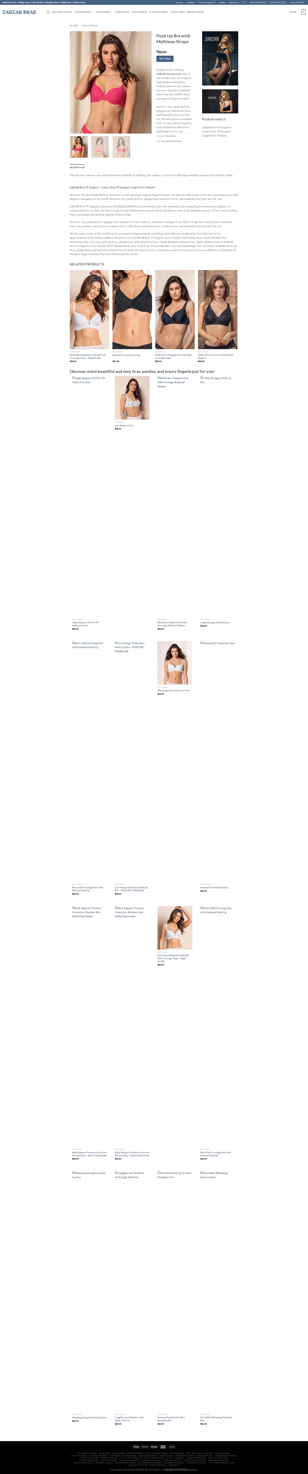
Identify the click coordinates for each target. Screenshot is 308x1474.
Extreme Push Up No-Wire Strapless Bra (171, 1419)
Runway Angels (104, 1463)
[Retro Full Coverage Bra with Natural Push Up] (89, 761)
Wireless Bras (195, 12)
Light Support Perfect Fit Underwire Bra (85, 624)
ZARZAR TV (174, 1465)
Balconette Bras (62, 12)
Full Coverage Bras (206, 2)
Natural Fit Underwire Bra (126, 355)
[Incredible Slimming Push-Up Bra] (217, 1291)
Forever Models (172, 1460)
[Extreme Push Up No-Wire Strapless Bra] (175, 1291)
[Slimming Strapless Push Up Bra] (89, 1291)
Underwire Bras (184, 1456)
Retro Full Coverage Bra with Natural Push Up (87, 889)
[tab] (77, 167)
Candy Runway (109, 1460)
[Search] (48, 12)
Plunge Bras (122, 12)
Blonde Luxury (89, 1458)
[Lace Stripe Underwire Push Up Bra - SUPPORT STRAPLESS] (132, 761)
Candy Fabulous (217, 1458)
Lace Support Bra (124, 425)
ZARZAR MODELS (278, 2)
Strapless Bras (158, 12)
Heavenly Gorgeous (195, 1460)
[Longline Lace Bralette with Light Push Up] (132, 1291)
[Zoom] (74, 130)
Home (74, 25)
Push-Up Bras (139, 12)
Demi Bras (118, 1453)
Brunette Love (109, 1458)
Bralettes (191, 2)
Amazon (179, 2)
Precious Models (83, 1463)
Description (77, 167)
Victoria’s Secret (196, 1463)
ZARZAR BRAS (19, 12)
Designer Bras (82, 12)
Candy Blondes (175, 1458)
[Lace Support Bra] (132, 398)
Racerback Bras (98, 1456)
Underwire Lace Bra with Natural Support (215, 356)
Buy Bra (165, 58)
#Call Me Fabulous (131, 1458)
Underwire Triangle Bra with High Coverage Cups (173, 356)
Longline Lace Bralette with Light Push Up (129, 1419)
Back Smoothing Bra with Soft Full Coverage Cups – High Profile (88, 356)
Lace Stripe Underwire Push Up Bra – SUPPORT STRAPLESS (131, 889)
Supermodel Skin (174, 1463)
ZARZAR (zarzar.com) (168, 73)
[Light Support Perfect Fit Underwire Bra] (89, 496)
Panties (222, 2)
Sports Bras (234, 2)
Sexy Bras (89, 25)
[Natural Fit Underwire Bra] (217, 761)
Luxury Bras (103, 12)
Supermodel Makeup (150, 1463)
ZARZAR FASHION (257, 2)
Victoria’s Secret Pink (221, 1463)
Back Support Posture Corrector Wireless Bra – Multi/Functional (89, 1154)
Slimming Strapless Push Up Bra (89, 1417)
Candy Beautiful (154, 1458)
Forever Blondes (151, 1460)
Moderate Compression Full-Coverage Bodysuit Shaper (173, 624)
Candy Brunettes (196, 1458)
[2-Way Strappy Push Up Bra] (217, 496)
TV (244, 2)
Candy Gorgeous (88, 1460)
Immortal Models (218, 1460)
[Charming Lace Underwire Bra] (175, 663)
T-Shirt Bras (177, 12)
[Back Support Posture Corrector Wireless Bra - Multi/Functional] (89, 1026)
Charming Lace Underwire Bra (173, 690)
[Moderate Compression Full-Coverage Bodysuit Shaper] (175, 496)
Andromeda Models (225, 1456)
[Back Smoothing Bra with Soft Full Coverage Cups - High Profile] (175, 928)
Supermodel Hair (125, 1463)
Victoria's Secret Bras (171, 141)
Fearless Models (129, 1460)
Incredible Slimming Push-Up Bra (216, 1419)
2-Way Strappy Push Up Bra (214, 622)
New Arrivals (194, 1453)
